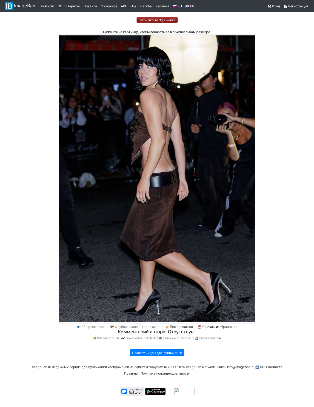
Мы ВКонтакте (271, 367)
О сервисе (109, 6)
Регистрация (297, 6)
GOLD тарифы (69, 6)
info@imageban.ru (240, 367)
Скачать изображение (219, 327)
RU (179, 6)
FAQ (133, 6)
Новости (47, 6)
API (123, 6)
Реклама (162, 6)
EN (191, 6)
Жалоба (146, 6)
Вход (275, 6)
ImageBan (24, 6)
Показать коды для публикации (157, 353)
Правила (90, 6)
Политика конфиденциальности (165, 373)
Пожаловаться (181, 327)
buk (219, 338)
